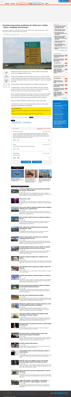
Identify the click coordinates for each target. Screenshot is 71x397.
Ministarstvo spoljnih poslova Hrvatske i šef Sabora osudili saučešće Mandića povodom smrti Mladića (35, 304)
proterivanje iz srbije (16, 122)
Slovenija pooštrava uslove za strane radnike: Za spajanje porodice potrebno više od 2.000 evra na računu (34, 247)
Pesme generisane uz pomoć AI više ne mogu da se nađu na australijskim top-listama (60, 26)
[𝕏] (6, 84)
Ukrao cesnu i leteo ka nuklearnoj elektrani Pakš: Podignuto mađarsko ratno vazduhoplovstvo (35, 208)
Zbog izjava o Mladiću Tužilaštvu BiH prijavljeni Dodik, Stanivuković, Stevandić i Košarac (33, 314)
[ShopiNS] (69, 1)
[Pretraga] (60, 1)
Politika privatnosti (31, 393)
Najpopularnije (57, 53)
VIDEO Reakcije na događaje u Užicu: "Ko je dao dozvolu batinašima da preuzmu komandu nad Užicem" (61, 38)
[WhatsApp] (6, 87)
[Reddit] (9, 84)
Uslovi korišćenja (24, 393)
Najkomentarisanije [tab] (57, 76)
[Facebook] (4, 84)
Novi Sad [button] (12, 3)
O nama (4, 393)
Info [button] (17, 3)
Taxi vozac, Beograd (57, 103)
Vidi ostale (64, 98)
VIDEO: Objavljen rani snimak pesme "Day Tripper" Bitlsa (60, 30)
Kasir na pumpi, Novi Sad (58, 116)
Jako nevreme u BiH (24, 198)
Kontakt (14, 393)
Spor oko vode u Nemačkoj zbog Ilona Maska (31, 295)
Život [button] (43, 3)
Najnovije (56, 24)
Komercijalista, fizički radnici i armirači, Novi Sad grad (59, 114)
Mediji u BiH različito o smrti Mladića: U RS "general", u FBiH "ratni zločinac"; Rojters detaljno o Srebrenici (34, 381)
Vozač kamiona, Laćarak (58, 118)
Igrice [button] (29, 3)
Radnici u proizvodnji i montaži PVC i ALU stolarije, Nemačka (60, 106)
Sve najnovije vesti (63, 50)
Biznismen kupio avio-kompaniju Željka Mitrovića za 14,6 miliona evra (17, 179)
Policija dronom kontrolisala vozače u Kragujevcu (60, 41)
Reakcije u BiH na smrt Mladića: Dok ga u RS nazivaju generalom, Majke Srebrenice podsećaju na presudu (33, 361)
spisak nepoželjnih (27, 122)
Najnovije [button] (7, 3)
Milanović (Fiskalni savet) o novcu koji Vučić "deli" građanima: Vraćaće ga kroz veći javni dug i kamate (30, 180)
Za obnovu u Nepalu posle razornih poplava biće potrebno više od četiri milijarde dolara (34, 189)
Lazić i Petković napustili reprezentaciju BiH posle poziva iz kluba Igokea (61, 33)
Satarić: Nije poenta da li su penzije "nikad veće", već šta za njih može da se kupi (60, 45)
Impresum (18, 393)
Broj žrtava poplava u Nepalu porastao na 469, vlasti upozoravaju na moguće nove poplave (33, 334)
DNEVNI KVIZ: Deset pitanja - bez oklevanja (61, 48)
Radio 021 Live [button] (22, 3)
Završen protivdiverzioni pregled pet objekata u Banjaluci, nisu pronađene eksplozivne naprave (34, 286)
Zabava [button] (46, 3)
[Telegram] (9, 87)
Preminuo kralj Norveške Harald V (28, 343)
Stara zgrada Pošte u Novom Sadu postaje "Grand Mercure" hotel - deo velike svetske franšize (45, 180)
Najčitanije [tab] (63, 76)
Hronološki (40, 128)
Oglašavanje (9, 393)
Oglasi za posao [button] (36, 3)
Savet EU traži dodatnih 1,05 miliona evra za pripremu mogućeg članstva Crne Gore (33, 237)
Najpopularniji (47, 128)
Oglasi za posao (57, 101)
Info (6, 75)
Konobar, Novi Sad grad (58, 126)
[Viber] (4, 87)
